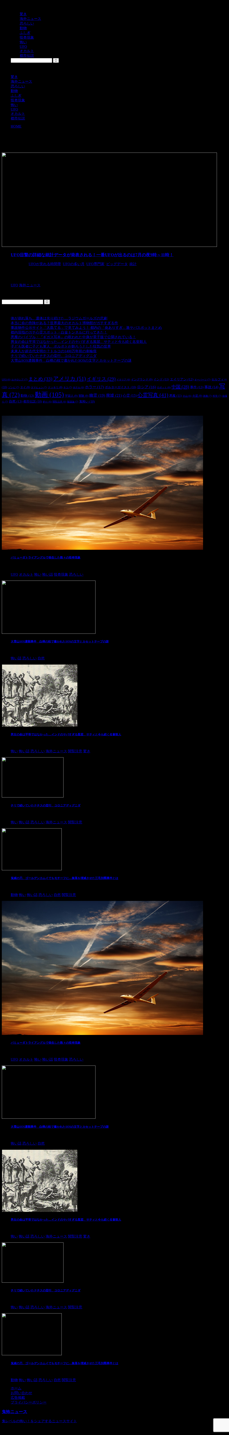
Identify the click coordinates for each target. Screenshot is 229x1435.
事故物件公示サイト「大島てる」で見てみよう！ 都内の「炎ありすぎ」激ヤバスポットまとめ (86, 327)
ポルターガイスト (120, 387)
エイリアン (181, 379)
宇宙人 (71, 395)
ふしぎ (16, 95)
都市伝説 (18, 118)
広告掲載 (18, 1397)
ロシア (146, 387)
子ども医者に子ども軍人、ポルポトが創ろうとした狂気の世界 (61, 346)
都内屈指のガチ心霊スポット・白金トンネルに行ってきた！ (59, 332)
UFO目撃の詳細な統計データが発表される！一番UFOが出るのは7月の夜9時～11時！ (92, 254)
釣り (47, 402)
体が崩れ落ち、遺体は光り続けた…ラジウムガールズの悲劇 (59, 318)
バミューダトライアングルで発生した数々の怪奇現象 (46, 557)
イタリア (123, 379)
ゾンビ (13, 387)
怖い (14, 105)
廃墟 (114, 395)
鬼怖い (87, 401)
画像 (207, 395)
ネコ (67, 387)
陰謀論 (72, 401)
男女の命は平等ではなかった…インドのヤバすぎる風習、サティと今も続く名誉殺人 (79, 342)
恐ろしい (18, 86)
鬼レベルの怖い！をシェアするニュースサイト (39, 1421)
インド (161, 379)
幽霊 (97, 395)
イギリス (101, 378)
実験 (83, 395)
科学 (217, 395)
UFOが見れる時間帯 (45, 264)
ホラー (94, 387)
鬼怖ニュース (14, 1411)
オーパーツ (202, 379)
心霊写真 (153, 395)
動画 (49, 394)
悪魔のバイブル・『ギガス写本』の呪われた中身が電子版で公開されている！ (73, 337)
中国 (180, 386)
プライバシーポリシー (29, 1402)
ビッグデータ (117, 264)
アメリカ (69, 379)
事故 (211, 387)
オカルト (18, 113)
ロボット (164, 387)
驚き (14, 77)
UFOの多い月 (74, 264)
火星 (197, 395)
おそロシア (19, 379)
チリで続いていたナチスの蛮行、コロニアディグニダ (54, 356)
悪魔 (175, 395)
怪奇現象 (18, 100)
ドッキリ (55, 387)
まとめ (40, 379)
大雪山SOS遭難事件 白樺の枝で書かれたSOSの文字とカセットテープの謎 (71, 360)
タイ (25, 387)
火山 (187, 396)
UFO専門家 (95, 264)
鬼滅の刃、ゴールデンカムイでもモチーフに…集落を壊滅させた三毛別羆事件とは (64, 878)
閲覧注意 (59, 402)
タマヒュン (39, 387)
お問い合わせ (21, 1393)
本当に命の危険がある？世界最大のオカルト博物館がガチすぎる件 (64, 323)
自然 (15, 401)
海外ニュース (21, 81)
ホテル (78, 387)
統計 (133, 264)
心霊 (130, 396)
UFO (14, 109)
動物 (14, 91)
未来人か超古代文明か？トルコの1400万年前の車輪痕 (54, 351)
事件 (197, 387)
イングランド (142, 379)
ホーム (16, 1388)
